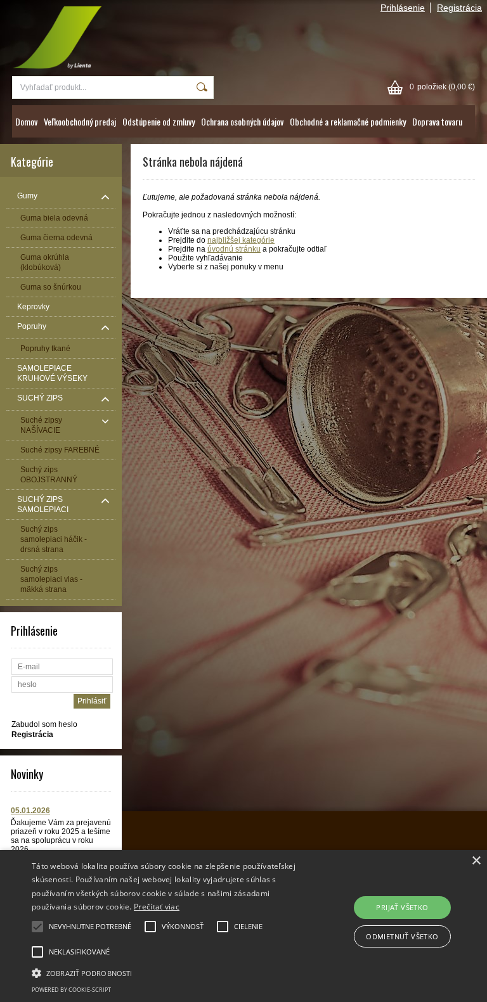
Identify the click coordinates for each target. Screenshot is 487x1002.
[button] (169, 972)
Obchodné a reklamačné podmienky (348, 121)
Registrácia (459, 8)
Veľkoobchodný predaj (80, 121)
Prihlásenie (402, 8)
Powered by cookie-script (71, 990)
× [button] (476, 861)
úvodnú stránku (234, 249)
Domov (26, 121)
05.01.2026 (30, 810)
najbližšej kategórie (241, 240)
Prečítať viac (156, 906)
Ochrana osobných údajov (242, 121)
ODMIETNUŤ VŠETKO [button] (402, 936)
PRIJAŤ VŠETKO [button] (402, 907)
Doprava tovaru (437, 121)
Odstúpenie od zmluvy (158, 121)
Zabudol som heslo (44, 724)
